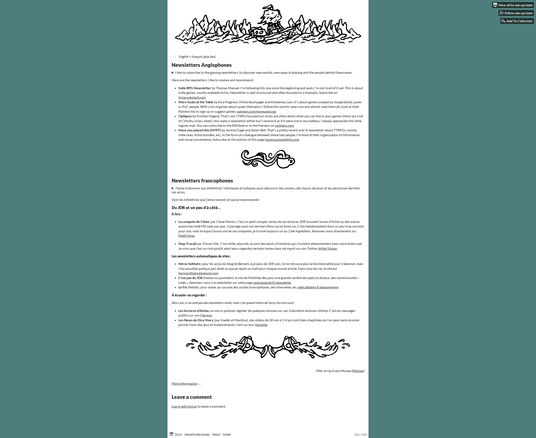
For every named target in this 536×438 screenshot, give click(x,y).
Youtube (261, 325)
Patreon (206, 315)
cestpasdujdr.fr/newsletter (272, 282)
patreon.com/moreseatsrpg (256, 111)
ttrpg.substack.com (192, 97)
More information (184, 383)
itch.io (178, 434)
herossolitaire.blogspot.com (198, 273)
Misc (357, 434)
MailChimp (186, 236)
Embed (227, 434)
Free (363, 434)
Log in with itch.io (184, 406)
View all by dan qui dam (197, 434)
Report (216, 434)
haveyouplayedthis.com (282, 139)
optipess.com (284, 125)
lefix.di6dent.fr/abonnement (318, 287)
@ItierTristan (327, 248)
